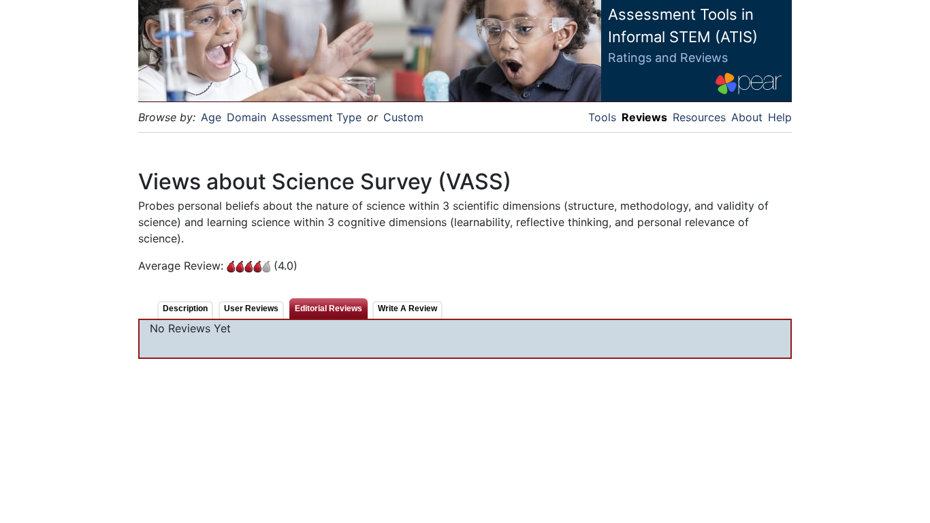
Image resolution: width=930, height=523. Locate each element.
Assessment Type (317, 117)
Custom (403, 117)
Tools (602, 117)
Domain (246, 117)
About (747, 117)
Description (185, 308)
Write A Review (407, 308)
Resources (699, 117)
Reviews (644, 117)
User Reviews (251, 308)
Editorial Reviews (328, 308)
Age (211, 117)
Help (780, 117)
